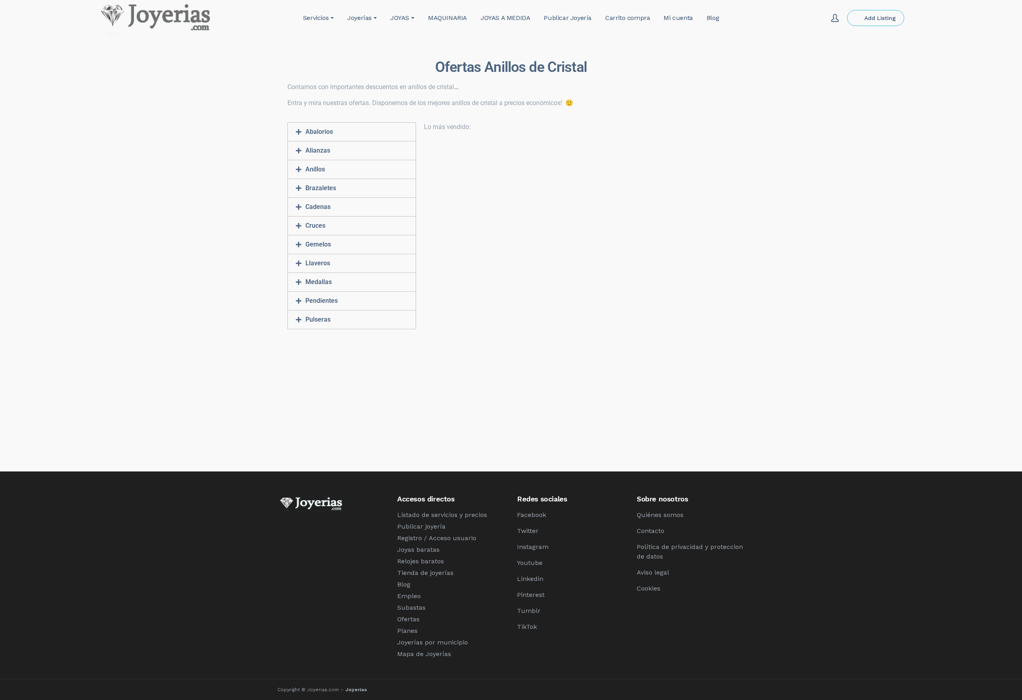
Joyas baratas (418, 549)
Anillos (315, 169)
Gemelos (318, 244)
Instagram (533, 547)
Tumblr (529, 610)
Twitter (528, 531)
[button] (352, 132)
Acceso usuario (452, 538)
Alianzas (317, 150)
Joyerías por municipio (432, 642)
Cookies (648, 588)
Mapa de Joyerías (424, 654)
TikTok (527, 626)
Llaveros (317, 263)
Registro (409, 538)
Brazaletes (320, 188)
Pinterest (531, 595)
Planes (407, 630)
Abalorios (319, 131)
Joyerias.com (323, 689)
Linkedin (530, 579)
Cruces (315, 225)
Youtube (530, 563)
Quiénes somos (660, 515)
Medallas (318, 282)
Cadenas (318, 207)
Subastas (411, 607)
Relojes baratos (420, 561)
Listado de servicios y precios (442, 515)
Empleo (409, 596)
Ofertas (408, 619)
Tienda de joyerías (425, 573)
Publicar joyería (421, 526)
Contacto (650, 531)
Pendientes (321, 300)
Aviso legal (653, 572)
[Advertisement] (511, 396)
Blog (403, 584)
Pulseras (318, 319)
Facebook (531, 515)
